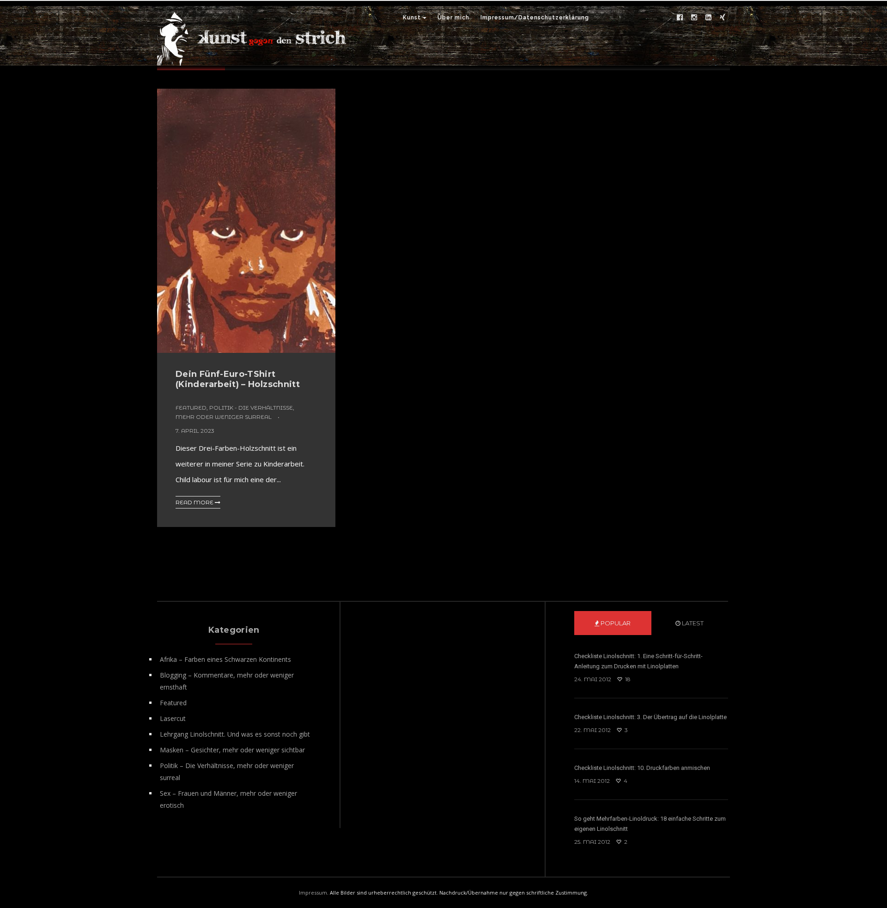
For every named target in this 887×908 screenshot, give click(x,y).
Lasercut (173, 718)
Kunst (412, 17)
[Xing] (722, 17)
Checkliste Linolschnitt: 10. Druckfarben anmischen (642, 767)
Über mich (453, 17)
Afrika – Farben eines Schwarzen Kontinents (225, 659)
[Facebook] (680, 17)
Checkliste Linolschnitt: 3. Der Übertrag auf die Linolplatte (650, 717)
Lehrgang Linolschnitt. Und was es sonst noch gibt (235, 734)
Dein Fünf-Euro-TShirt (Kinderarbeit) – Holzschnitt (238, 379)
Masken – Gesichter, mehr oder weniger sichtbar (232, 749)
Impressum (313, 892)
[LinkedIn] (708, 17)
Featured (191, 407)
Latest (692, 623)
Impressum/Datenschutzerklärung (534, 17)
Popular (615, 623)
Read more (195, 502)
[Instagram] (694, 17)
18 (627, 679)
